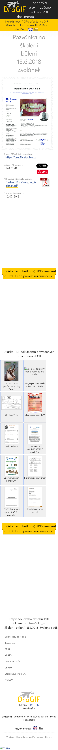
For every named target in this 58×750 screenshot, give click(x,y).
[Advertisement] (29, 231)
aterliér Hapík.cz (36, 737)
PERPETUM (33, 704)
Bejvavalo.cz (21, 737)
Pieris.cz (48, 737)
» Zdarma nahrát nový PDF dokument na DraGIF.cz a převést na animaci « (29, 273)
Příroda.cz (10, 737)
